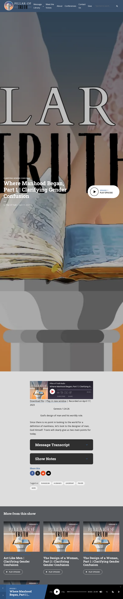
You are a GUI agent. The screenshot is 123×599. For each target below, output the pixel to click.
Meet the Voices (50, 6)
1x (66, 392)
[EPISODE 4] (61, 536)
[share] (119, 592)
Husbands (58, 483)
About (59, 6)
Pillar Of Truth (11, 205)
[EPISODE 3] (101, 536)
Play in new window (56, 401)
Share (70, 396)
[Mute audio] (58, 393)
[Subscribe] (113, 592)
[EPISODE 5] (22, 536)
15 (51, 592)
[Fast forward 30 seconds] (70, 392)
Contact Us (82, 6)
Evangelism (45, 483)
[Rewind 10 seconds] (62, 392)
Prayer (80, 483)
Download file (37, 401)
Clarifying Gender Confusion (17, 178)
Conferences (70, 6)
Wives (34, 488)
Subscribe (61, 396)
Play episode (14, 572)
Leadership (70, 483)
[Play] (57, 592)
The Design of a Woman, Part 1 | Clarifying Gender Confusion (101, 561)
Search (117, 6)
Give (90, 6)
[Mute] (101, 592)
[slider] (77, 591)
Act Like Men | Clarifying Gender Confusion (17, 561)
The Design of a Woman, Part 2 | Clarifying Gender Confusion (61, 561)
